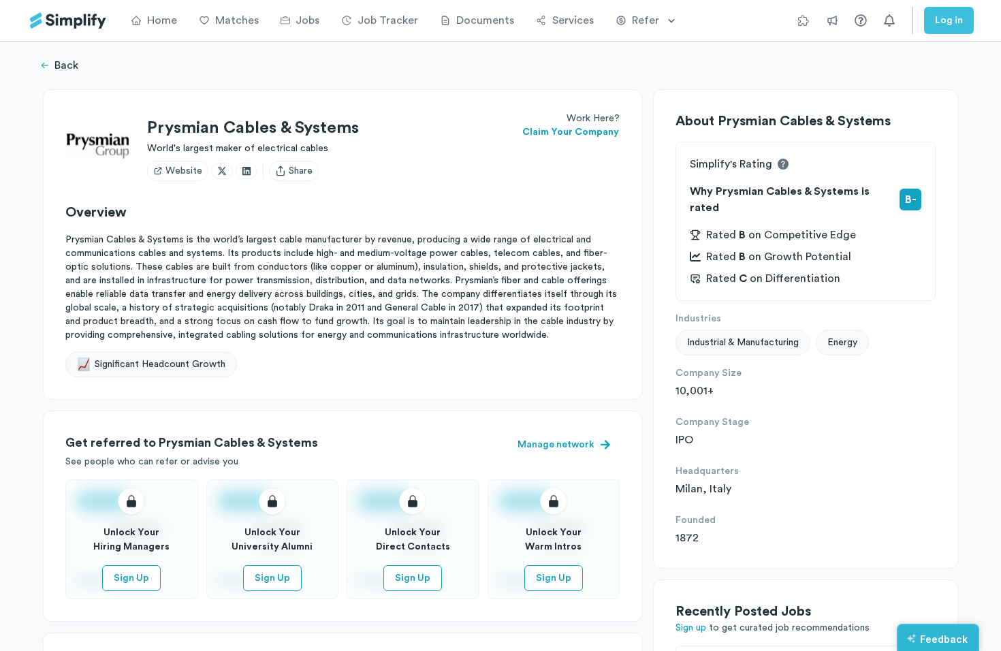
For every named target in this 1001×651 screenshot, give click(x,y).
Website (183, 171)
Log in (949, 20)
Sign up (691, 628)
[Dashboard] (68, 20)
